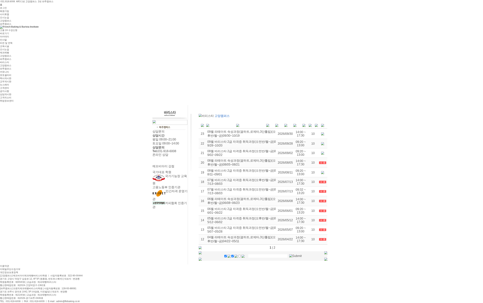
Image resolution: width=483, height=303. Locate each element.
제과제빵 (4, 52)
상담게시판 (5, 94)
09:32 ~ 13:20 (301, 191)
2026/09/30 (285, 133)
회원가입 (4, 11)
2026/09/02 (285, 153)
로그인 (3, 8)
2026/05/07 (285, 229)
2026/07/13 (285, 181)
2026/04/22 (285, 239)
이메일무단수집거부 (10, 269)
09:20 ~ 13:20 (301, 210)
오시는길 (4, 17)
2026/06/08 (285, 201)
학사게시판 (5, 78)
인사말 (3, 40)
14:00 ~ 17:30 (301, 133)
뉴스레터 (4, 84)
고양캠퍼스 (5, 20)
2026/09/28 (285, 143)
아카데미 (4, 36)
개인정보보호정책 (9, 272)
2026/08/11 (285, 172)
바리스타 (4, 62)
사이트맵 (4, 14)
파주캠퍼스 (5, 24)
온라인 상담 (160, 154)
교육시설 (4, 46)
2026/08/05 (285, 162)
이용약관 (4, 266)
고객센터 (4, 88)
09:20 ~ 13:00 (301, 143)
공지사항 (4, 91)
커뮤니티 (4, 72)
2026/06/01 (285, 210)
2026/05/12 (285, 220)
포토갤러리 (5, 75)
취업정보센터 (7, 100)
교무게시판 (5, 81)
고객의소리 (5, 97)
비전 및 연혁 (6, 43)
